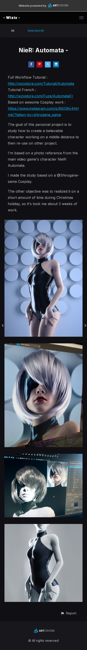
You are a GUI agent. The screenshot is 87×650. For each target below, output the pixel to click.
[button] (68, 613)
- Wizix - (11, 17)
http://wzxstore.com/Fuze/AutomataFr (40, 96)
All (12, 30)
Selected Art (36, 30)
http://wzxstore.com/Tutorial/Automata (41, 83)
